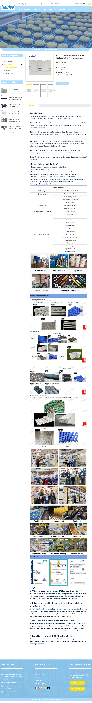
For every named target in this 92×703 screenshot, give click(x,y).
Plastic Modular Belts (11, 67)
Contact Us (72, 9)
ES (82, 4)
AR (86, 4)
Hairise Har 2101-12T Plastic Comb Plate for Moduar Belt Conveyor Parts (16, 120)
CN (76, 4)
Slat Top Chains (7, 61)
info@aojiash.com (25, 4)
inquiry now (77, 682)
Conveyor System (8, 73)
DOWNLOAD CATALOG (77, 689)
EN (80, 4)
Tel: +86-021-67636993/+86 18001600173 (12, 687)
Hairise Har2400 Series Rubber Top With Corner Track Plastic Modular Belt (15, 91)
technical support (60, 9)
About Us (27, 9)
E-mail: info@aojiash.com (11, 682)
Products (35, 9)
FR (78, 4)
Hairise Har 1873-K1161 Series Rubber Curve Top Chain (15, 106)
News (50, 9)
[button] (12, 86)
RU (84, 4)
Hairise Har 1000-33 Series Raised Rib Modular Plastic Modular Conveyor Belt (15, 98)
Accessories (6, 70)
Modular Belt (7, 64)
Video (44, 9)
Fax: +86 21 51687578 (10, 692)
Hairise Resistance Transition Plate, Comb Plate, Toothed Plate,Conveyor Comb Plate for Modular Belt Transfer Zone (16, 113)
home (20, 9)
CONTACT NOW (63, 83)
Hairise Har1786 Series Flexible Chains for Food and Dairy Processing (15, 128)
